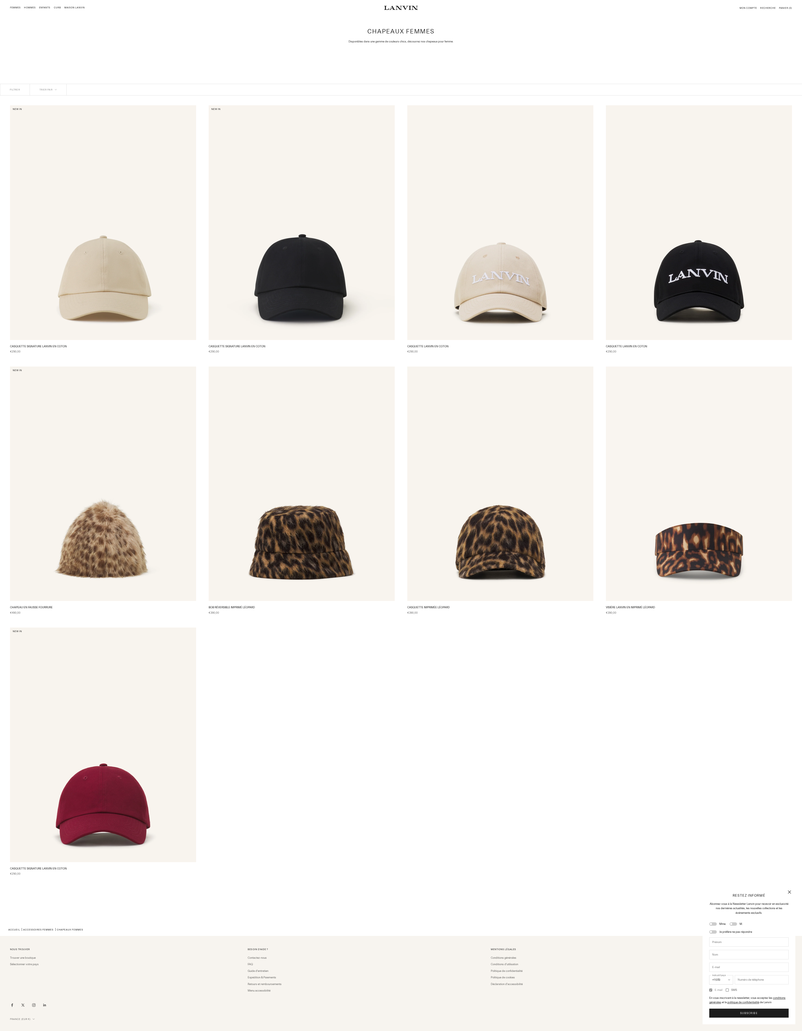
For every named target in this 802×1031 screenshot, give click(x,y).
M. (741, 923)
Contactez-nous (257, 957)
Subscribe (749, 1013)
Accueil (14, 929)
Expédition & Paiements (262, 977)
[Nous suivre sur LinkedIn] (45, 1005)
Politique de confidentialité (507, 970)
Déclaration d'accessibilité (507, 984)
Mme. (722, 923)
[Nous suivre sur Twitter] (23, 1005)
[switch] (713, 924)
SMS (734, 990)
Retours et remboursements (265, 984)
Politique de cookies (503, 977)
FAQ (250, 964)
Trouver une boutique (23, 957)
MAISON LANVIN (74, 7)
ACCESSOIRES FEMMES (38, 929)
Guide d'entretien (258, 970)
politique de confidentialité (743, 1002)
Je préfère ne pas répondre (735, 931)
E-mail (718, 990)
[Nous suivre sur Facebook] (12, 1005)
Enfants (45, 7)
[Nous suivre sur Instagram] (34, 1005)
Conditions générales (503, 957)
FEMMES (15, 7)
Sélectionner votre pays (24, 964)
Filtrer (15, 89)
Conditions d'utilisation (504, 964)
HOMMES (30, 7)
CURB (57, 7)
